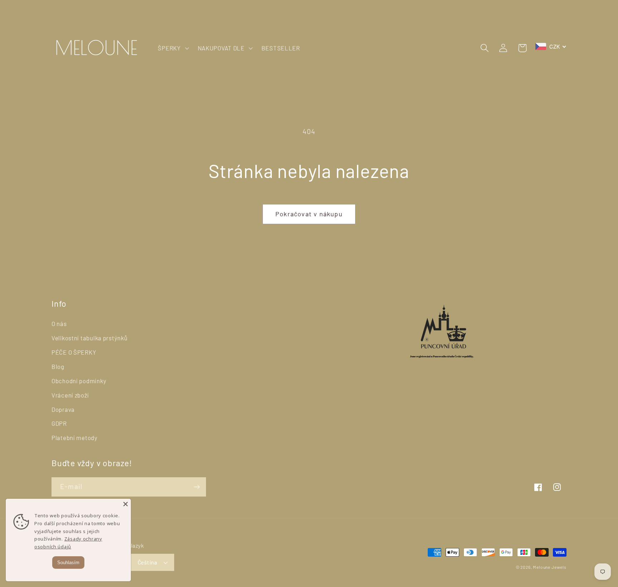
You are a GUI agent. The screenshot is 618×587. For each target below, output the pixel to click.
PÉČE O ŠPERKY (74, 352)
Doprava (63, 409)
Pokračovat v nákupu (309, 214)
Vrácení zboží (70, 395)
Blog (58, 366)
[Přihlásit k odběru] (196, 487)
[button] (172, 48)
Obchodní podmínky (79, 380)
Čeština (147, 562)
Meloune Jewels (549, 566)
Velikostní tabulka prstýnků (89, 337)
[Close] (125, 504)
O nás (59, 323)
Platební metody (75, 437)
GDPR (59, 423)
